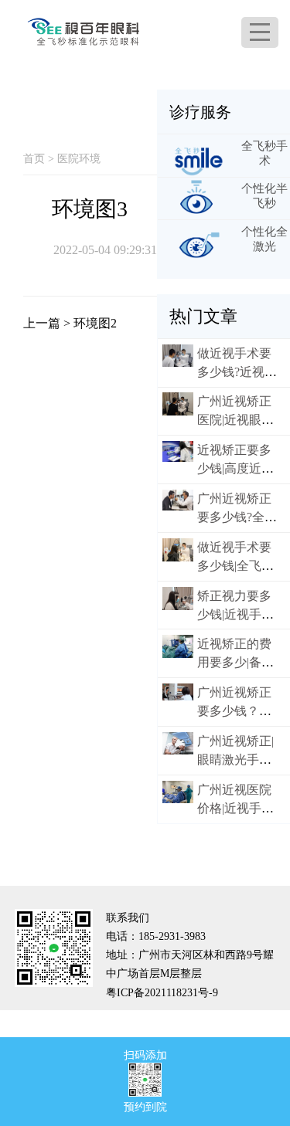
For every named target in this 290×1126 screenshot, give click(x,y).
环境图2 (95, 323)
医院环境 (79, 158)
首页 (34, 158)
